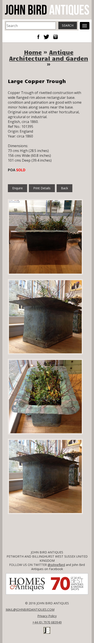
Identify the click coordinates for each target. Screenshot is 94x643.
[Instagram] (55, 36)
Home (33, 52)
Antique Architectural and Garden (48, 55)
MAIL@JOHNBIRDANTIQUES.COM (30, 609)
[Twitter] (48, 36)
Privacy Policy (47, 616)
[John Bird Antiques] (47, 9)
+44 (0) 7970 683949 (47, 622)
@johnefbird (56, 565)
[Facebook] (40, 36)
